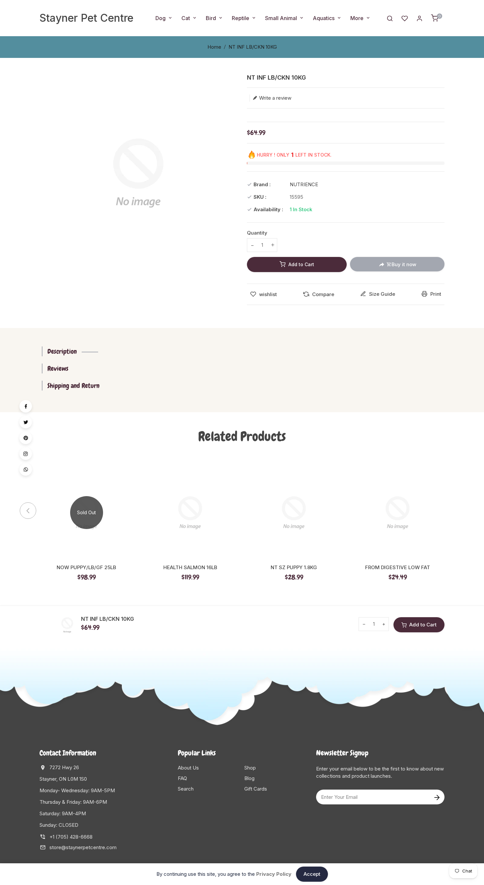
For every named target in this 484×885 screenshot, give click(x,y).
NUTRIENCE (304, 184)
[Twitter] (25, 422)
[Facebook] (25, 406)
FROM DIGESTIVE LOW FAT (397, 567)
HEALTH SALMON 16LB (190, 567)
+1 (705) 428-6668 (71, 837)
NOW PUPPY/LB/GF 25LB (86, 567)
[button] (452, 510)
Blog (249, 778)
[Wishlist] (404, 18)
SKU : (260, 197)
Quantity (257, 233)
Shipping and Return (73, 385)
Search (186, 789)
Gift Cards (255, 789)
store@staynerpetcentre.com (83, 847)
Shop (250, 768)
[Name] (436, 797)
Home (214, 47)
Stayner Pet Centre (86, 18)
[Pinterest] (25, 438)
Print (435, 294)
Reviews (57, 368)
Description (62, 351)
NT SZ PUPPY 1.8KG (294, 567)
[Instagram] (25, 453)
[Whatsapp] (25, 469)
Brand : (262, 184)
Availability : (268, 209)
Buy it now (403, 264)
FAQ (182, 778)
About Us (188, 768)
